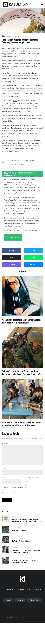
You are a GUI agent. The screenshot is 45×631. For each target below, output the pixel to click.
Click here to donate (13, 237)
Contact (20, 600)
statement (9, 61)
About (8, 600)
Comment (5, 443)
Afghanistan (15, 160)
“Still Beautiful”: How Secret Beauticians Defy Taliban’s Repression (25, 551)
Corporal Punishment (29, 160)
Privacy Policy (34, 600)
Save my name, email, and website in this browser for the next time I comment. (33, 480)
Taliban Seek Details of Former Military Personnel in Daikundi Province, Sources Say (22, 372)
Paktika (14, 164)
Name (4, 468)
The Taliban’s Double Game (20, 541)
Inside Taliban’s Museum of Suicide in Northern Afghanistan (24, 562)
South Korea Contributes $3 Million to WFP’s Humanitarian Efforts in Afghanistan (22, 424)
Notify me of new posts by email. (11, 493)
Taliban (22, 164)
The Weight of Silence (19, 531)
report (15, 100)
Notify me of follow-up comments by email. (14, 487)
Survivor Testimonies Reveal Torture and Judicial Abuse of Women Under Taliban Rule (26, 520)
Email (4, 477)
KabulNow (8, 36)
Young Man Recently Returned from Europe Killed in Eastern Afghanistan (22, 321)
